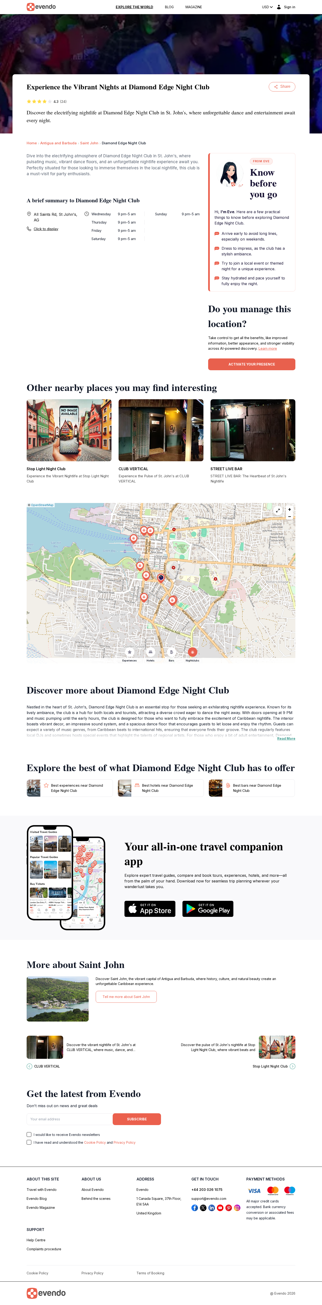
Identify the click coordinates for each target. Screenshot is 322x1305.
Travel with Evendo (42, 1190)
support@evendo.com (208, 1199)
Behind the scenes (96, 1199)
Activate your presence (251, 364)
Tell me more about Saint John (126, 997)
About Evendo (93, 1190)
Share (285, 86)
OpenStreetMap (42, 505)
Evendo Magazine (41, 1207)
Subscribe (137, 1119)
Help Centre (36, 1240)
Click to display (46, 229)
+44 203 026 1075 (207, 1190)
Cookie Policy (95, 1142)
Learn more (267, 348)
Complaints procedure (44, 1249)
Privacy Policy (125, 1142)
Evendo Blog (37, 1199)
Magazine (194, 7)
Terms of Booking (150, 1273)
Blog (169, 7)
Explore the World (134, 7)
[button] (161, 578)
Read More (286, 738)
